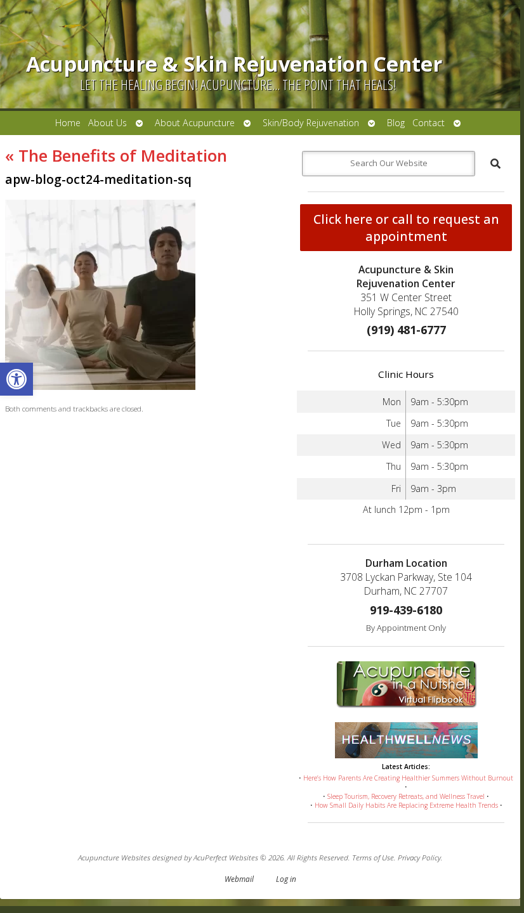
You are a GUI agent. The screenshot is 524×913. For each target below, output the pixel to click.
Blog (396, 123)
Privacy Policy (419, 857)
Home (68, 123)
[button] (16, 379)
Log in (286, 879)
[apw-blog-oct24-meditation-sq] (100, 386)
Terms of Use (373, 857)
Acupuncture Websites (114, 857)
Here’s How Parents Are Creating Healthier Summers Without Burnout (408, 778)
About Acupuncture (195, 123)
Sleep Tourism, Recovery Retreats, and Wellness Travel (406, 796)
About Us (107, 123)
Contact (428, 123)
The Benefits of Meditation (116, 155)
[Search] (495, 163)
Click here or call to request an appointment (406, 227)
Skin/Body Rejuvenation (311, 123)
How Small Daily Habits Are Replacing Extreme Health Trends (406, 805)
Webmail (239, 879)
